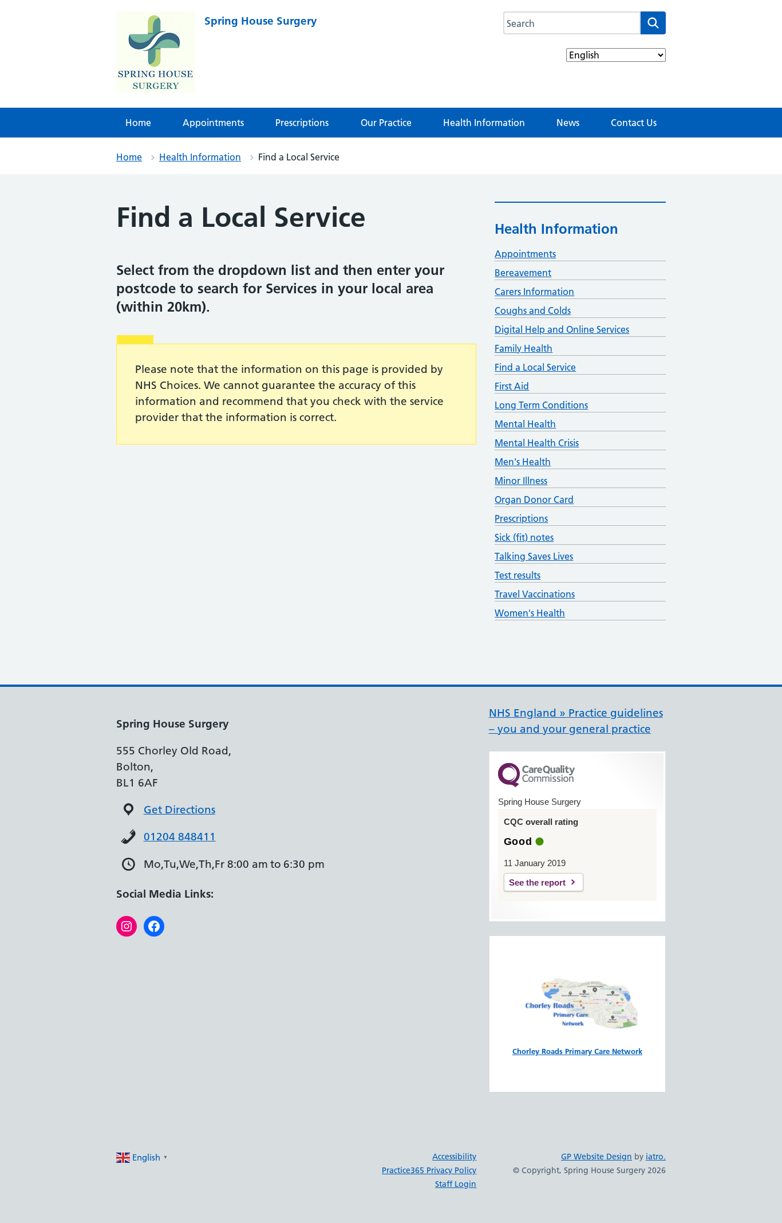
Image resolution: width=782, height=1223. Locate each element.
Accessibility (454, 1156)
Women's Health (530, 613)
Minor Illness (521, 480)
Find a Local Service (535, 367)
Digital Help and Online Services (562, 329)
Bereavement (523, 272)
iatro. (656, 1156)
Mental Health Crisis (537, 443)
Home (138, 122)
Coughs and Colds (533, 310)
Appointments (213, 122)
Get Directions (179, 809)
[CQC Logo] (536, 784)
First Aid (512, 386)
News (567, 122)
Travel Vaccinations (535, 594)
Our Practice (386, 122)
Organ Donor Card (534, 499)
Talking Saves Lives (534, 556)
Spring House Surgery (260, 20)
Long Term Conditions (541, 405)
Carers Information (534, 291)
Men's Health (523, 461)
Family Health (523, 348)
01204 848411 (180, 836)
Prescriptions (302, 122)
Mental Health (525, 424)
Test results (517, 575)
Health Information (484, 122)
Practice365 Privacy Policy (429, 1170)
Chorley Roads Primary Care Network (577, 1051)
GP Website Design (596, 1156)
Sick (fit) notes (524, 537)
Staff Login (455, 1184)
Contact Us (634, 122)
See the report (537, 882)
